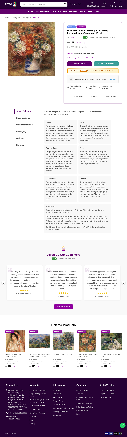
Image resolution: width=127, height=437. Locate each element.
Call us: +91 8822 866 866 (17, 413)
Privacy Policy (58, 401)
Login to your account (107, 394)
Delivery (20, 138)
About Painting (24, 111)
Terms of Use (57, 397)
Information (59, 385)
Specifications (23, 118)
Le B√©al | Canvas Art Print (62, 354)
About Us (56, 390)
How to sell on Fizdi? (107, 390)
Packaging (21, 131)
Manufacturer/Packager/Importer (64, 408)
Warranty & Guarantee (61, 412)
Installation (57, 415)
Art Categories (41, 11)
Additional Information (37, 406)
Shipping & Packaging (84, 403)
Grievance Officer (59, 404)
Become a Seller (106, 397)
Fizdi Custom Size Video (38, 390)
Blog (31, 420)
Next (124, 283)
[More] (48, 11)
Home (30, 11)
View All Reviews (63, 307)
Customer (81, 385)
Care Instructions (24, 125)
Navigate (34, 385)
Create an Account (82, 390)
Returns (20, 145)
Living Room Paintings (37, 413)
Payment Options (82, 410)
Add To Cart (18, 372)
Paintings (32, 416)
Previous (3, 283)
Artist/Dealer (107, 385)
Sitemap (32, 424)
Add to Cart (79, 64)
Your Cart (79, 394)
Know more (112, 79)
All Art (82, 11)
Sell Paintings (93, 11)
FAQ (78, 414)
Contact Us (57, 394)
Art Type (55, 11)
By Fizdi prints (9, 359)
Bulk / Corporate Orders (84, 407)
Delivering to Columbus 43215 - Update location (84, 58)
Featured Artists (70, 11)
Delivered (70, 53)
